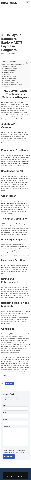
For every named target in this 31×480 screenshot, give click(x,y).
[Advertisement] (15, 21)
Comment (6, 426)
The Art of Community (10, 76)
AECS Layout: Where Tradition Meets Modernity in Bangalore (13, 65)
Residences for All (9, 72)
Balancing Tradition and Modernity (13, 84)
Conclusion (7, 86)
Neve (8, 477)
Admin (4, 53)
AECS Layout (9, 383)
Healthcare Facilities (9, 80)
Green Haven (7, 74)
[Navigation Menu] (28, 2)
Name (5, 405)
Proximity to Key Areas (9, 78)
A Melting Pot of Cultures (10, 68)
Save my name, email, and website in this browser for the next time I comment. (15, 451)
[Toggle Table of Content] (26, 62)
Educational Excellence (10, 70)
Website (5, 419)
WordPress (21, 477)
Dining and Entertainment (11, 82)
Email (5, 412)
